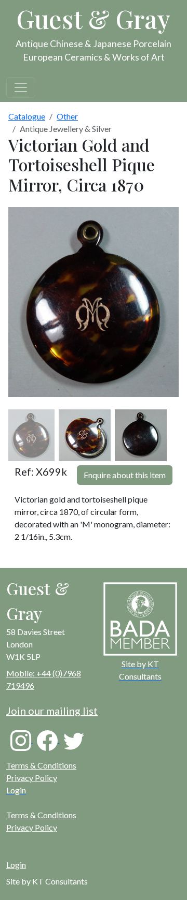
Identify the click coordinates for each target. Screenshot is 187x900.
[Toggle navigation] (20, 87)
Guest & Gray (93, 18)
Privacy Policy (31, 778)
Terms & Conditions (41, 765)
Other (67, 116)
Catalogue (26, 116)
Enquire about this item (125, 475)
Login (16, 864)
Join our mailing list (52, 710)
